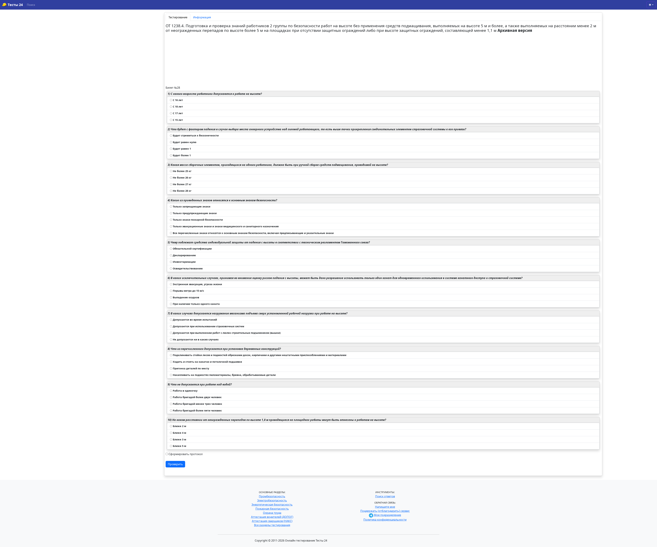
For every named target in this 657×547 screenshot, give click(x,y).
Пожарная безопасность (272, 509)
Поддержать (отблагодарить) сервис (385, 511)
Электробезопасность (272, 500)
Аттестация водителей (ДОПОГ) (272, 517)
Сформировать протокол (186, 454)
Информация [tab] (202, 17)
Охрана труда (272, 513)
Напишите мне (385, 507)
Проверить (175, 464)
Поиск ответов (385, 496)
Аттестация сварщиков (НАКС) (272, 521)
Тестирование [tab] (178, 17)
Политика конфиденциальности (385, 519)
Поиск (31, 5)
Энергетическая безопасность (272, 504)
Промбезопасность (272, 496)
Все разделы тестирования (272, 525)
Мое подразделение (387, 515)
